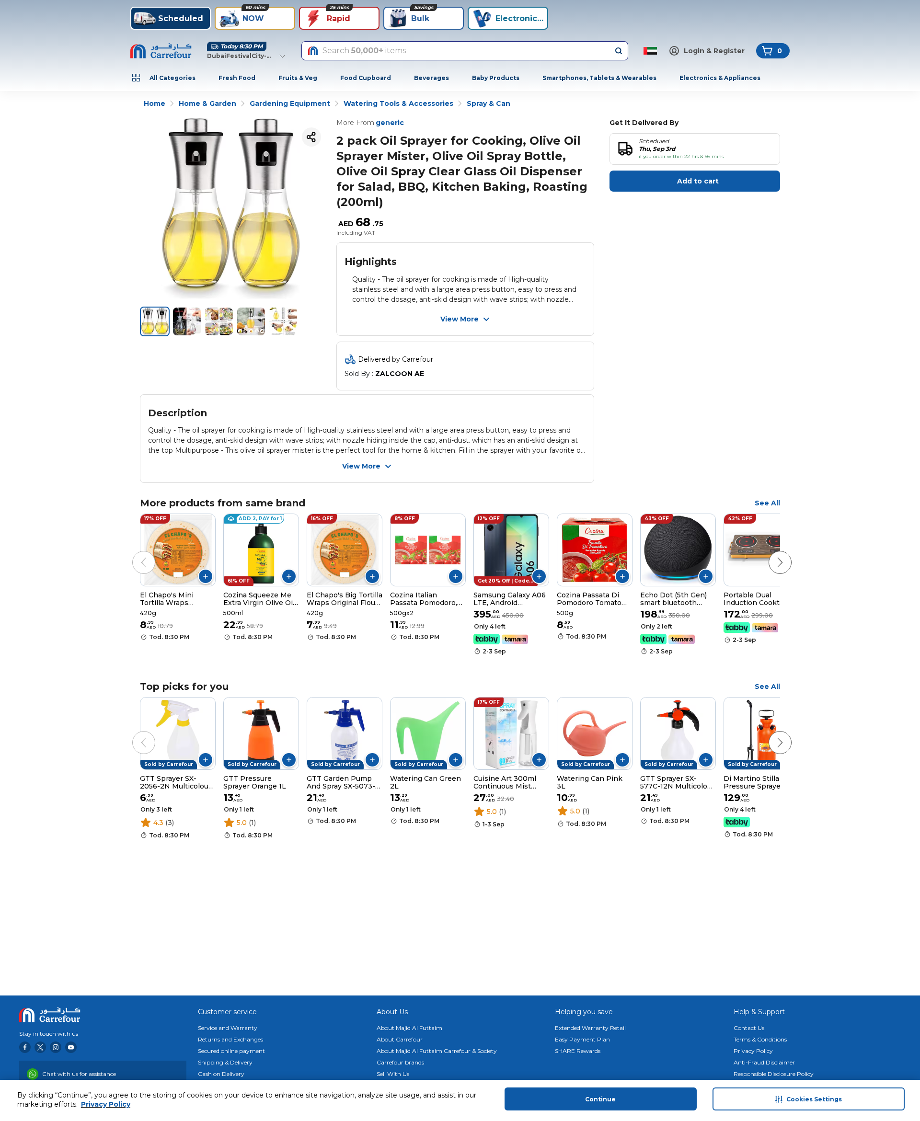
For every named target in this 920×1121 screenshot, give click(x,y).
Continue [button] (600, 1099)
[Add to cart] (205, 576)
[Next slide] (770, 553)
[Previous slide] (134, 553)
